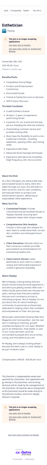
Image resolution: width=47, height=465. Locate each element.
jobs (6, 10)
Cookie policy (29, 459)
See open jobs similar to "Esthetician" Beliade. (25, 50)
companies (15, 10)
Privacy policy (18, 459)
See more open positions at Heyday (23, 435)
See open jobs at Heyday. (20, 45)
